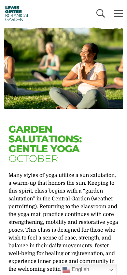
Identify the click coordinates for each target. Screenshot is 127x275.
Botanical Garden (15, 13)
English (79, 269)
